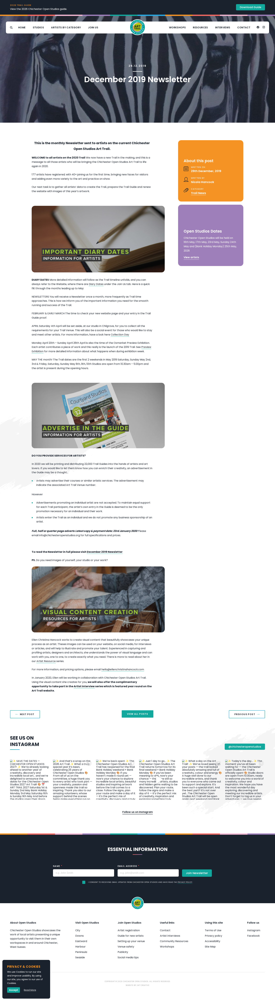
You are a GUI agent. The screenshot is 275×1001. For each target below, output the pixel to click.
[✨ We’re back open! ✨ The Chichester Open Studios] (116, 779)
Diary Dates (96, 284)
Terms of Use (213, 930)
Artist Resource (46, 661)
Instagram (253, 930)
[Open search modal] (11, 27)
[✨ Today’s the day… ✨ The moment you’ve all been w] (245, 779)
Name (57, 866)
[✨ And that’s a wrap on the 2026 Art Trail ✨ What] (73, 779)
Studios (38, 27)
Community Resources (174, 941)
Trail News (198, 193)
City (77, 930)
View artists (191, 257)
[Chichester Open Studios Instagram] (263, 27)
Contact (243, 27)
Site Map (210, 946)
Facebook (253, 936)
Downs (79, 936)
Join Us (93, 27)
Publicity (123, 952)
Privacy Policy (185, 882)
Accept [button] (13, 990)
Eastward (81, 941)
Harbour (80, 946)
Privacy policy (213, 936)
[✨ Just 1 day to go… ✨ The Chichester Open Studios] (159, 779)
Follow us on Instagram (137, 812)
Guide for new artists (131, 936)
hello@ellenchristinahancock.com (122, 669)
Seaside (80, 957)
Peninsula (81, 952)
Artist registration (129, 930)
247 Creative (143, 985)
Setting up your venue (131, 941)
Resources (200, 27)
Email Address (128, 866)
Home (22, 27)
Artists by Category (66, 27)
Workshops (177, 27)
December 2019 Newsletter (105, 552)
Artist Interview (84, 686)
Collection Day (120, 334)
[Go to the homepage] (137, 27)
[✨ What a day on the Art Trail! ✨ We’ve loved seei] (202, 779)
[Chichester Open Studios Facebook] (258, 27)
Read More (30, 990)
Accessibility (212, 941)
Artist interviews (170, 936)
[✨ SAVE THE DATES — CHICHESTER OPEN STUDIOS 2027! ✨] (30, 779)
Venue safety (126, 946)
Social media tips (128, 957)
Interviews (222, 27)
